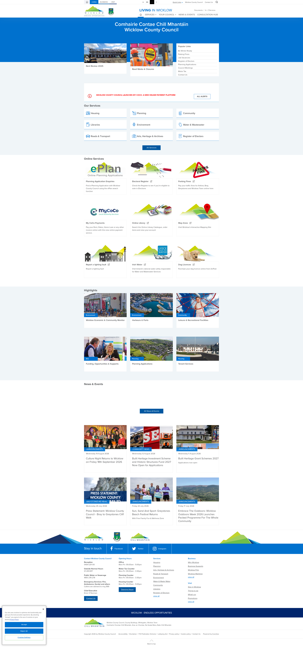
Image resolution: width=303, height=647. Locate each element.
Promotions (192, 598)
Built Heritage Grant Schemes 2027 (198, 458)
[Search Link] (216, 2)
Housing (156, 562)
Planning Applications (187, 64)
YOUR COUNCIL (166, 14)
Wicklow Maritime (195, 574)
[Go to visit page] (117, 536)
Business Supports (195, 566)
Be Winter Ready (185, 51)
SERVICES (149, 14)
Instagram (162, 549)
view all (156, 596)
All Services (151, 148)
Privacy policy (174, 634)
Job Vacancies (184, 58)
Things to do (193, 591)
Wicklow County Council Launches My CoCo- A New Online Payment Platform (135, 95)
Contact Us (209, 2)
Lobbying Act (162, 634)
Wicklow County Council (194, 2)
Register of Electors (186, 61)
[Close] (43, 609)
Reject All (24, 631)
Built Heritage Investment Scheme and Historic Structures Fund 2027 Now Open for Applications (151, 462)
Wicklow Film (193, 570)
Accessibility (122, 634)
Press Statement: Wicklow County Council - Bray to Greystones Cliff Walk (105, 514)
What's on (192, 594)
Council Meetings (185, 68)
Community (158, 585)
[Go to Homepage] (94, 536)
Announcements (94, 449)
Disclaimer (133, 634)
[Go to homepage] (140, 536)
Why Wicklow (193, 562)
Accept (24, 625)
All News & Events (151, 411)
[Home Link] (87, 2)
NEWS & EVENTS (187, 14)
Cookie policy (186, 634)
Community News (141, 449)
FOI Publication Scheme (147, 634)
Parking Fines (183, 54)
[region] (24, 625)
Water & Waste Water (161, 581)
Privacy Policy (14, 620)
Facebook (119, 549)
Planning (156, 566)
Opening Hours (127, 589)
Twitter (140, 549)
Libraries (156, 589)
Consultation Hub (207, 14)
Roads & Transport (160, 574)
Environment (158, 577)
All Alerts (202, 96)
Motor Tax (182, 71)
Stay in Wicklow (194, 587)
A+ (147, 2)
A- (143, 2)
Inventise (215, 634)
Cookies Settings (24, 637)
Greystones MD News (96, 501)
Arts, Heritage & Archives (163, 570)
